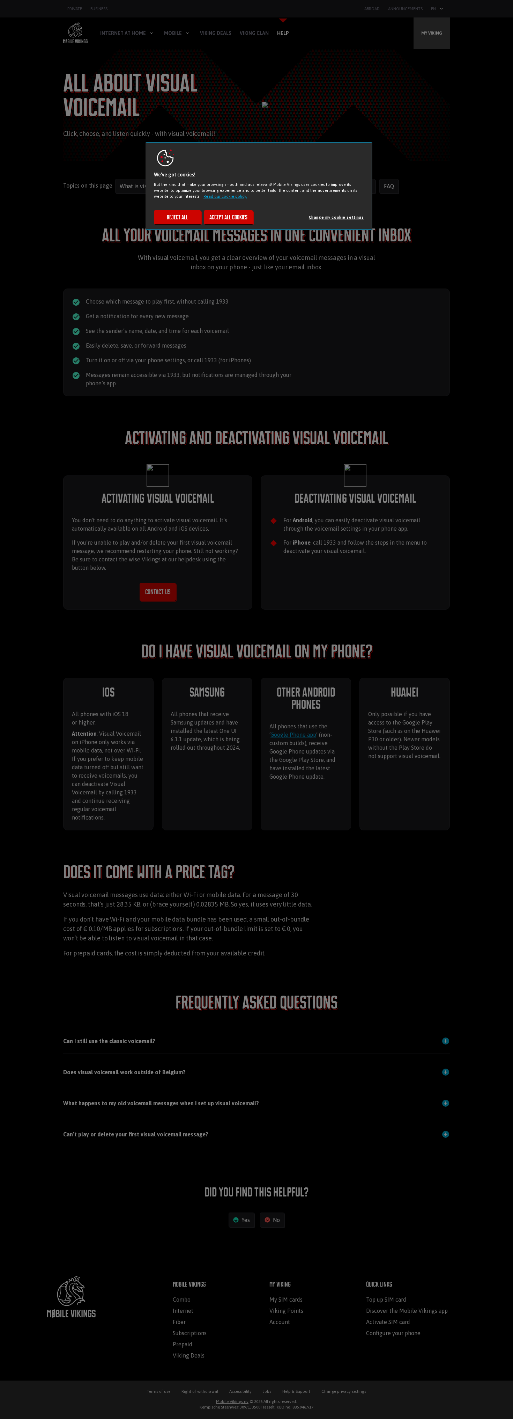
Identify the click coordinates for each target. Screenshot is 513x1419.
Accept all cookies (228, 217)
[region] (259, 186)
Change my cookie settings (336, 217)
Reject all (177, 217)
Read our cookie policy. (225, 196)
